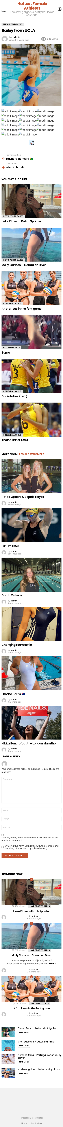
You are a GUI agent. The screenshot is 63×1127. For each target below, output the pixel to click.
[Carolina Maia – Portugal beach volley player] (8, 1059)
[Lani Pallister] (31, 525)
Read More (24, 1032)
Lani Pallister (10, 546)
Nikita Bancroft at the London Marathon (29, 743)
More (52, 963)
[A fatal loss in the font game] (31, 288)
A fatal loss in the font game (21, 309)
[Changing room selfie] (31, 624)
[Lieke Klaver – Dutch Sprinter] (31, 201)
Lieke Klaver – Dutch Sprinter (21, 221)
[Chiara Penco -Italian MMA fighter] (8, 1032)
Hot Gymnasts (11, 347)
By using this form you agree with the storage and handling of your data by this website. (32, 847)
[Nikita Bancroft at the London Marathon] (31, 723)
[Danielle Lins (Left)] (31, 376)
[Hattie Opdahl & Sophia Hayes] (31, 476)
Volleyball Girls (12, 303)
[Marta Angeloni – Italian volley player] (8, 1073)
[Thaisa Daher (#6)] (31, 420)
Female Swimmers (31, 454)
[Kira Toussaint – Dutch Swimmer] (8, 1045)
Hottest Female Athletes (32, 6)
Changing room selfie (17, 645)
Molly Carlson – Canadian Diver (24, 265)
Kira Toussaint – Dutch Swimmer (36, 1041)
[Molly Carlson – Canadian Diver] (31, 245)
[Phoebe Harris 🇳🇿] (31, 673)
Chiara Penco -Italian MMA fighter (37, 1028)
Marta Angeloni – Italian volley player (39, 1069)
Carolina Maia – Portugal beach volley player (39, 1056)
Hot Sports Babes (13, 216)
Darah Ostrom (12, 595)
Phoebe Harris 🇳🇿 (13, 694)
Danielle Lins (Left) (14, 396)
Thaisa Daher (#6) (15, 440)
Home (24, 1123)
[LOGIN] (59, 9)
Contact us (36, 1123)
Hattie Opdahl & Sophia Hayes (23, 497)
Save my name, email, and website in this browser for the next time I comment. (30, 839)
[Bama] (31, 332)
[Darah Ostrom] (31, 575)
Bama (6, 353)
